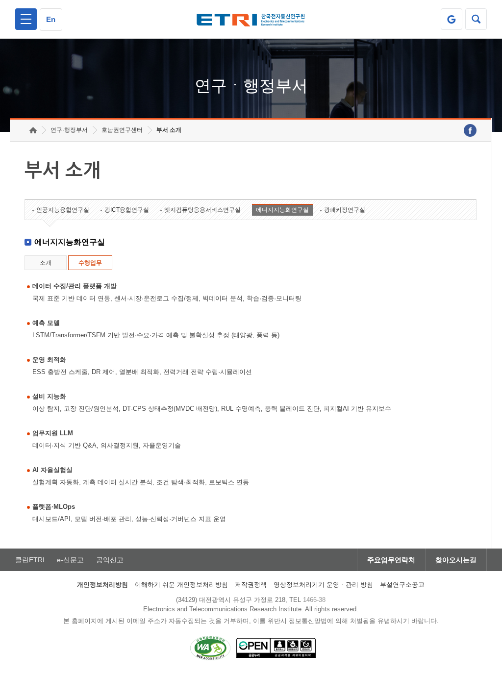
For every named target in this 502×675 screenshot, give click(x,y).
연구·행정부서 (69, 129)
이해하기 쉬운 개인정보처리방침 (181, 584)
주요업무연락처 (391, 560)
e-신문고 (70, 560)
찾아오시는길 (456, 560)
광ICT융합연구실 (126, 209)
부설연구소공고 (402, 584)
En (50, 19)
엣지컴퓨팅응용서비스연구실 (202, 209)
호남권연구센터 (122, 129)
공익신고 (110, 560)
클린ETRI (30, 560)
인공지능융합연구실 (62, 209)
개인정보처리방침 (102, 584)
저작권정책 (251, 584)
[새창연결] (470, 130)
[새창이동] (451, 19)
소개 (45, 262)
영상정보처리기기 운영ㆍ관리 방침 (323, 584)
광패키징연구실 (344, 209)
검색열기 (476, 19)
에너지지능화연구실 (282, 209)
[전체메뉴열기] (26, 19)
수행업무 (90, 262)
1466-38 (314, 599)
